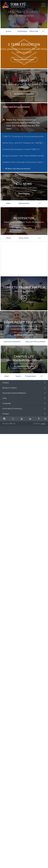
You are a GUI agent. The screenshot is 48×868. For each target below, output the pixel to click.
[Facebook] (38, 418)
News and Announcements (16, 107)
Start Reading (24, 194)
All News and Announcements (17, 169)
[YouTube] (21, 418)
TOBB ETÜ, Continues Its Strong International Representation (24, 136)
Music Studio (24, 238)
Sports (18, 376)
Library (8, 238)
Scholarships (22, 31)
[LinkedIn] (30, 418)
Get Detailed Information (24, 60)
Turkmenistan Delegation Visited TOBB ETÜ (21, 149)
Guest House (6, 377)
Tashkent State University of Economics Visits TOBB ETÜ (24, 162)
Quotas (8, 31)
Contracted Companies (11, 342)
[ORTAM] (45, 418)
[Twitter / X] (13, 418)
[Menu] (43, 5)
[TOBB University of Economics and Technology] (14, 5)
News (8, 203)
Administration (24, 203)
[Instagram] (4, 418)
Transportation (30, 376)
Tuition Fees (33, 31)
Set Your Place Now (24, 228)
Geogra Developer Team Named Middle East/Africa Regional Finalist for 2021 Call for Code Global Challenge (24, 156)
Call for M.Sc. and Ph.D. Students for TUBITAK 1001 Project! (24, 143)
